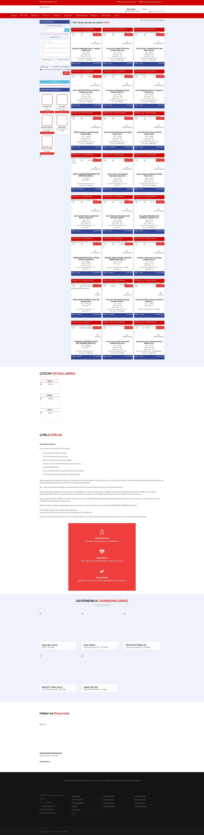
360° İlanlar (24, 15)
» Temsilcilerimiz (77, 800)
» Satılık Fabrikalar (109, 807)
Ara (67, 30)
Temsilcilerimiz (106, 15)
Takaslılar (34, 15)
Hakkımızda (94, 15)
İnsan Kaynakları (81, 15)
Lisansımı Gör (47, 112)
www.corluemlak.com (49, 813)
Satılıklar (45, 15)
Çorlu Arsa (96, 781)
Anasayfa (14, 15)
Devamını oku (44, 761)
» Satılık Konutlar (108, 796)
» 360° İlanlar (75, 810)
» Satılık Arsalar (108, 803)
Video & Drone (63, 59)
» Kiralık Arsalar (139, 803)
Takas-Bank (136, 781)
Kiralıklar (56, 15)
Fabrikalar (68, 15)
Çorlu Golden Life (107, 781)
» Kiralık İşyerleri (139, 800)
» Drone (73, 813)
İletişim (116, 15)
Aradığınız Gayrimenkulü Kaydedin (151, 2)
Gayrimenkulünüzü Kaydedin (127, 2)
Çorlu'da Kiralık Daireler (122, 781)
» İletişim (74, 807)
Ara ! (66, 73)
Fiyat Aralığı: (44, 67)
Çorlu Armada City (85, 781)
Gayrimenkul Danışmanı (51, 753)
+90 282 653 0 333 (48, 806)
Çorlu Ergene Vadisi (71, 781)
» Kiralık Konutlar (140, 796)
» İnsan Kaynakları (77, 803)
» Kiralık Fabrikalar (140, 807)
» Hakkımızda (75, 796)
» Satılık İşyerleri (108, 800)
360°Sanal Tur (47, 59)
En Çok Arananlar (55, 82)
